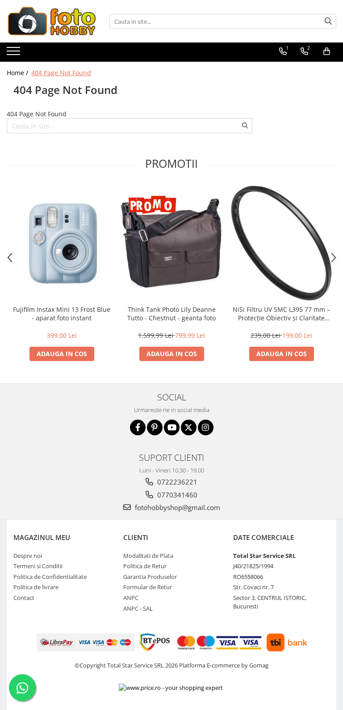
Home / (18, 72)
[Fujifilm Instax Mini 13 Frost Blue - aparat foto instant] (61, 243)
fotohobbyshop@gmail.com (176, 507)
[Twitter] (189, 427)
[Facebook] (138, 427)
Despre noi (27, 556)
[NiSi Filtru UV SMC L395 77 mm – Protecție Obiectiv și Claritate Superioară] (281, 243)
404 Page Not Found (61, 72)
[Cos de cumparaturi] (326, 51)
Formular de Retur (147, 587)
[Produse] (14, 53)
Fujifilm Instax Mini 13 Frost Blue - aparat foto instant (61, 313)
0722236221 (176, 481)
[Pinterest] (155, 427)
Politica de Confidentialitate (50, 577)
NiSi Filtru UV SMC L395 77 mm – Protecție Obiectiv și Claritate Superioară (281, 313)
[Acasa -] (51, 21)
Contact (23, 598)
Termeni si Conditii (38, 566)
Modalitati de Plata (148, 556)
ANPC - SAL (138, 608)
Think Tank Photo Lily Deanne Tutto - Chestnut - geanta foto (171, 313)
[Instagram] (205, 427)
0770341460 (176, 494)
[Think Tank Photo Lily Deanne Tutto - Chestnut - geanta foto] (171, 243)
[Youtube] (172, 427)
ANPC (130, 598)
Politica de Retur (145, 566)
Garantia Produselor (150, 577)
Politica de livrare (36, 587)
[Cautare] (328, 21)
